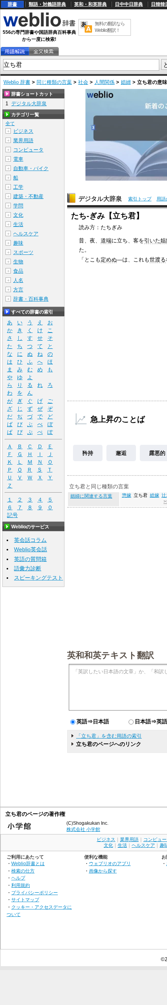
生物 (18, 262)
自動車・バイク (31, 168)
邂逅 (121, 453)
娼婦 (126, 82)
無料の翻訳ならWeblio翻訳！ (110, 27)
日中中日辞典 (129, 4)
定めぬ (109, 259)
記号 (12, 515)
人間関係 (104, 82)
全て (10, 123)
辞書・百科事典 (31, 299)
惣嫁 (126, 495)
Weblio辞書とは (28, 863)
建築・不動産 (28, 196)
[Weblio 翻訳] (86, 27)
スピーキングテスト (38, 578)
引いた (152, 240)
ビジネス (23, 131)
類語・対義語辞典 (47, 4)
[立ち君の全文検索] (43, 51)
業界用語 (23, 140)
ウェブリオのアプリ (110, 863)
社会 (83, 82)
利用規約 (20, 885)
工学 (18, 187)
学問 (18, 206)
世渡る (158, 259)
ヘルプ (18, 877)
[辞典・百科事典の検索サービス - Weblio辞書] (39, 26)
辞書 (12, 4)
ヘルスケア (25, 234)
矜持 (87, 453)
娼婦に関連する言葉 (91, 496)
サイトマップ (25, 899)
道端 (106, 240)
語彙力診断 (27, 568)
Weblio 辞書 (16, 82)
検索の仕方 (23, 870)
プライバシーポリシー (34, 892)
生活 (18, 224)
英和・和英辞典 (90, 4)
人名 (18, 280)
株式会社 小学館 (83, 829)
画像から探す (103, 870)
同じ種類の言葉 (54, 82)
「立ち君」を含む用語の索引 (109, 736)
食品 (18, 271)
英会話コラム (30, 540)
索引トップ (139, 199)
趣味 (18, 243)
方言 (18, 290)
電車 (18, 159)
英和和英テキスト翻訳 (110, 654)
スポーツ (23, 252)
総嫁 (154, 495)
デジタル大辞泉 (100, 198)
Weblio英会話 (30, 549)
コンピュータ (28, 150)
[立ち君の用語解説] (14, 51)
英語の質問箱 (30, 559)
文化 (18, 215)
